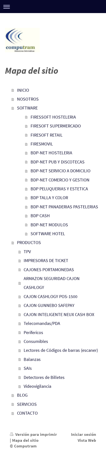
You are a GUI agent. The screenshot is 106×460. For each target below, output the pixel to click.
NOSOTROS (28, 99)
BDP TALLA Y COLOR (49, 197)
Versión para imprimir (35, 434)
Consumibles (36, 341)
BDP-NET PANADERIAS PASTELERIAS (64, 207)
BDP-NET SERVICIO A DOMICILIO (60, 171)
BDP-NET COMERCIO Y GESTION (60, 180)
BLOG (22, 395)
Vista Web (87, 440)
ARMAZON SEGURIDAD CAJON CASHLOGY (52, 283)
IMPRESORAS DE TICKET (46, 260)
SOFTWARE (27, 108)
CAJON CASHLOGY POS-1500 (50, 296)
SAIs (28, 368)
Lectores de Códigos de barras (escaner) (61, 350)
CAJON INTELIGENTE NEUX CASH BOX (59, 314)
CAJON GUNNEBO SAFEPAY (49, 305)
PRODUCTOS (29, 242)
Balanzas (32, 359)
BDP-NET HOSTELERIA (51, 153)
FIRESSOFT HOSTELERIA (53, 117)
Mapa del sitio (25, 440)
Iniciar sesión (83, 434)
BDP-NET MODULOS (49, 225)
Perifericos (33, 332)
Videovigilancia (37, 386)
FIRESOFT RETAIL (47, 135)
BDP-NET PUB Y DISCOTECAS (58, 162)
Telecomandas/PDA (42, 323)
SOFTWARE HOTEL (48, 233)
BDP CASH (40, 215)
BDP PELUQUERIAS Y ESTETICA (59, 189)
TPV (27, 251)
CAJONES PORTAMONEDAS (49, 269)
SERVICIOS (27, 404)
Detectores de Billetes (44, 377)
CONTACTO (27, 413)
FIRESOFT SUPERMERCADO (56, 126)
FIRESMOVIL (42, 144)
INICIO (23, 90)
